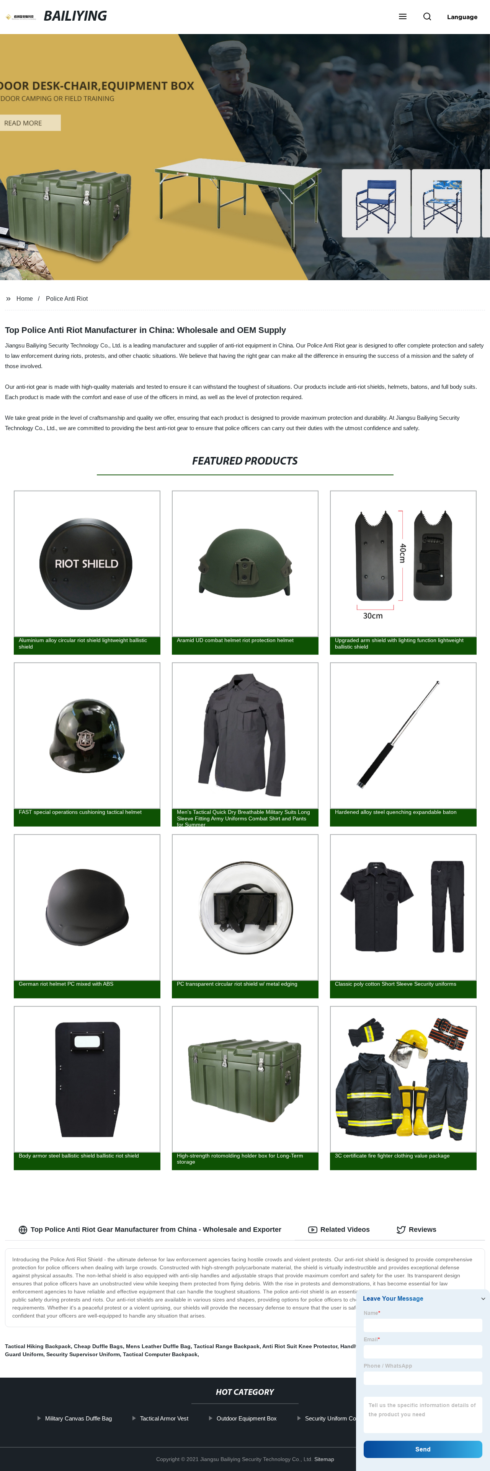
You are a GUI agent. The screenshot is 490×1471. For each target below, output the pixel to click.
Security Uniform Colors (335, 1418)
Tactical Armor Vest (164, 1418)
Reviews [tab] (422, 1229)
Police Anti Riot (67, 298)
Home (24, 298)
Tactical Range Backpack (227, 1346)
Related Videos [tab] (345, 1229)
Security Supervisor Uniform (83, 1354)
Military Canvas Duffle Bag (78, 1418)
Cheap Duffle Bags (98, 1346)
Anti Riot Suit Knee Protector (299, 1346)
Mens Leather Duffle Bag (158, 1346)
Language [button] (462, 16)
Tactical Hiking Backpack (38, 1346)
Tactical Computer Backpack (160, 1354)
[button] (402, 17)
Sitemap (324, 1459)
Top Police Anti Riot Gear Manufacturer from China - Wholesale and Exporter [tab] (156, 1229)
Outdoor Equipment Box (247, 1418)
